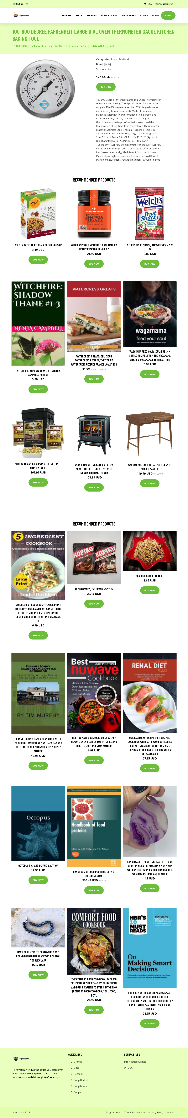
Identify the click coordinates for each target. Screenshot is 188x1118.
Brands (78, 1061)
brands (66, 15)
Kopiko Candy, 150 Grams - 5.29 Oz (94, 589)
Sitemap (169, 1112)
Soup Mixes (129, 15)
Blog (155, 15)
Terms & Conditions (135, 1112)
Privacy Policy (155, 1112)
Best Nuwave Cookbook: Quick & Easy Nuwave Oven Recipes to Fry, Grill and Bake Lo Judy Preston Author (94, 741)
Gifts (78, 15)
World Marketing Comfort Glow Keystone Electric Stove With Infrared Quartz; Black (94, 469)
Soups (144, 15)
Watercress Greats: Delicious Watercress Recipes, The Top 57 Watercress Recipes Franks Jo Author (94, 360)
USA (150, 3)
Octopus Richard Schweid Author (38, 865)
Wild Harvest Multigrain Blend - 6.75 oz (38, 245)
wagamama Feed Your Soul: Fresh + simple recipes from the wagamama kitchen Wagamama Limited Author (150, 355)
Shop (168, 15)
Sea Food (124, 59)
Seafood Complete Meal (150, 576)
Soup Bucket (109, 15)
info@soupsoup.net (164, 3)
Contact (117, 1112)
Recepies (92, 15)
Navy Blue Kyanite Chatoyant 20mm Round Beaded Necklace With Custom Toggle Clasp (38, 956)
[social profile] (26, 4)
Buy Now (105, 86)
